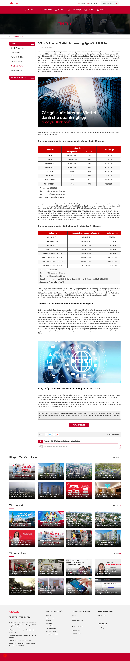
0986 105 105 (13, 632)
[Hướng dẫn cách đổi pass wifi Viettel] (108, 586)
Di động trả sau (76, 630)
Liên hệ (99, 618)
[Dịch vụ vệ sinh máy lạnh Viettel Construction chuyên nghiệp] (79, 538)
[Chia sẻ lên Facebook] (46, 434)
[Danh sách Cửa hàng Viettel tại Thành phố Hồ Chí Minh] (22, 567)
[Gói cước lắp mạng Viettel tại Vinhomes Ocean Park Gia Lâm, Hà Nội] (22, 490)
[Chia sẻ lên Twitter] (54, 434)
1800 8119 (30, 635)
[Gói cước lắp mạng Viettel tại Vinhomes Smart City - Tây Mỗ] (79, 471)
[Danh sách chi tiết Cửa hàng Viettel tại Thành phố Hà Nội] (51, 586)
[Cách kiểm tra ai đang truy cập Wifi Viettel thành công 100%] (22, 586)
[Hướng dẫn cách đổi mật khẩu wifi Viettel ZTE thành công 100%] (51, 567)
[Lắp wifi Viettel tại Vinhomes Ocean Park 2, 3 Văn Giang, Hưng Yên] (108, 471)
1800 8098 (28, 640)
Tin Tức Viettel (15, 52)
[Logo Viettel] (14, 3)
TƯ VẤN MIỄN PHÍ (79, 425)
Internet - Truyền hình (77, 620)
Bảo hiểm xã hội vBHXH (52, 634)
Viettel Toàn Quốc (16, 70)
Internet (74, 615)
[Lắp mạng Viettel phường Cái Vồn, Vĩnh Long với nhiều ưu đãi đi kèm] (22, 538)
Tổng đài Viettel (102, 615)
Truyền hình (75, 618)
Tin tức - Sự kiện (93, 3)
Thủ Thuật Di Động (17, 61)
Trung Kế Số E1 (50, 626)
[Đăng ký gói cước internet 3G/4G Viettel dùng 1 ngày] (79, 586)
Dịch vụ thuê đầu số (51, 631)
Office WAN (49, 623)
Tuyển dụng (101, 628)
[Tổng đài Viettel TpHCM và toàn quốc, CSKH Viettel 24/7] (108, 567)
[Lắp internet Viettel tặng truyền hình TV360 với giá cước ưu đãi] (22, 471)
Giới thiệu (82, 3)
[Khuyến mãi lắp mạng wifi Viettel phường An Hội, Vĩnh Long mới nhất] (108, 519)
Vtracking (48, 620)
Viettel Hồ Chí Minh (17, 57)
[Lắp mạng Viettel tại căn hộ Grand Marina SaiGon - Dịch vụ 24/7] (51, 490)
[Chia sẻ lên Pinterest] (57, 434)
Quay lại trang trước (114, 434)
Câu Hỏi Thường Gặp (17, 48)
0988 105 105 (30, 630)
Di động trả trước (76, 633)
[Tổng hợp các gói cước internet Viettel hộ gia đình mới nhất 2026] (79, 567)
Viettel (94, 56)
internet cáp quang (93, 52)
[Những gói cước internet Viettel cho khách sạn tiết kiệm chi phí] (108, 490)
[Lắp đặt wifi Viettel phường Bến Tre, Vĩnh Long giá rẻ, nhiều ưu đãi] (79, 519)
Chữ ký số (48, 615)
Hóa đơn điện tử (50, 618)
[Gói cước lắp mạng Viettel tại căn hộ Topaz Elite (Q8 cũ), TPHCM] (51, 471)
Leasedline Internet (51, 628)
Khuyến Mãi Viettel (17, 66)
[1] (116, 3)
